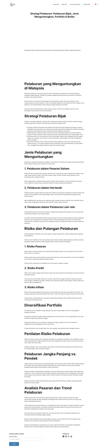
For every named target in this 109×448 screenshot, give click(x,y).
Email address (13, 436)
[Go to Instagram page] (66, 436)
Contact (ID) (86, 4)
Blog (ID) (64, 4)
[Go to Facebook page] (63, 436)
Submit (14, 444)
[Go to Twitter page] (69, 436)
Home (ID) (56, 4)
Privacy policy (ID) (75, 4)
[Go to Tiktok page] (71, 436)
